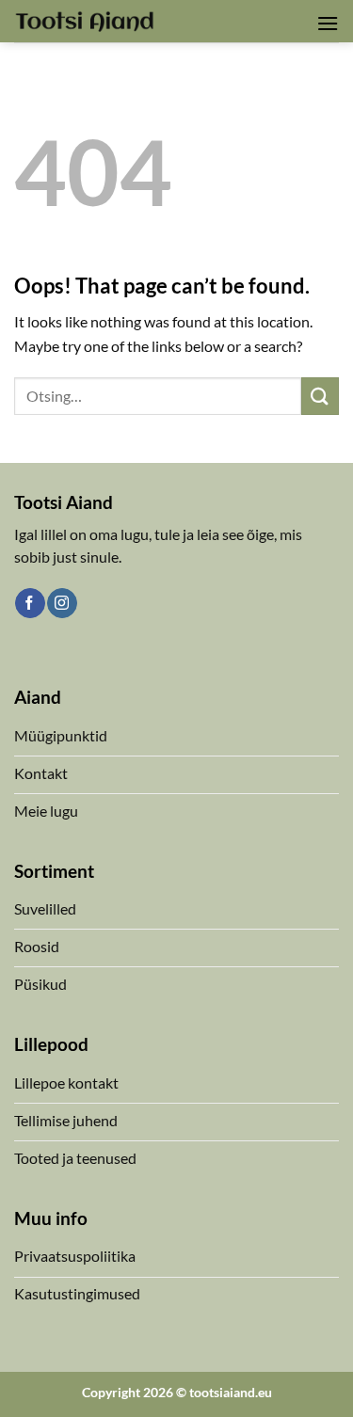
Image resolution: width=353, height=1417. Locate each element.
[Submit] (320, 395)
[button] (327, 23)
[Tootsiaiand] (84, 20)
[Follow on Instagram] (61, 603)
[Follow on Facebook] (29, 603)
